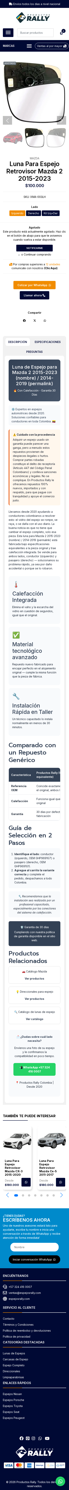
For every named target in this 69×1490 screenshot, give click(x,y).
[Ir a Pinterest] (27, 1438)
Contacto (8, 1318)
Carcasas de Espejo (15, 1359)
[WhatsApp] (39, 1438)
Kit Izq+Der (51, 213)
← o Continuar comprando (34, 254)
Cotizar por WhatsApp (32, 285)
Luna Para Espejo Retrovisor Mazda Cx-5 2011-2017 (48, 1168)
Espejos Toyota (13, 1406)
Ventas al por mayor (50, 46)
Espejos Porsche (13, 1400)
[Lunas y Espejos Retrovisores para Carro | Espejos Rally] (33, 17)
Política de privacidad (16, 1336)
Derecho (33, 213)
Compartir (34, 312)
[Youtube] (47, 1438)
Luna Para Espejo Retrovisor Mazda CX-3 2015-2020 (14, 1168)
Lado (34, 206)
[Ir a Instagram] (33, 1438)
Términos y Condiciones (18, 1324)
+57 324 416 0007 (20, 1286)
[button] (7, 1195)
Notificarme (34, 248)
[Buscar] (49, 32)
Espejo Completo (14, 1365)
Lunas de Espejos (14, 1353)
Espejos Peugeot (14, 1417)
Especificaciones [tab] (48, 342)
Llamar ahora (33, 295)
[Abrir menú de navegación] (8, 32)
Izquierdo (17, 213)
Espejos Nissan (12, 1394)
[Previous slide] (7, 120)
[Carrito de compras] (61, 32)
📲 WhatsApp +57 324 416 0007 (34, 1069)
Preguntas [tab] (34, 351)
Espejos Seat (11, 1412)
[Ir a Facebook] (22, 1438)
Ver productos (34, 978)
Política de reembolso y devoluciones (27, 1330)
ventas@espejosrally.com (25, 1292)
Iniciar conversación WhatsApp (33, 1259)
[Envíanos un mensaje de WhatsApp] (60, 1481)
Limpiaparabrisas (13, 1377)
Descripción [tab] (17, 342)
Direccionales (11, 1371)
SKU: (27, 196)
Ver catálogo (34, 1019)
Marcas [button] (9, 45)
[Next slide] (61, 120)
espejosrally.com (19, 1298)
